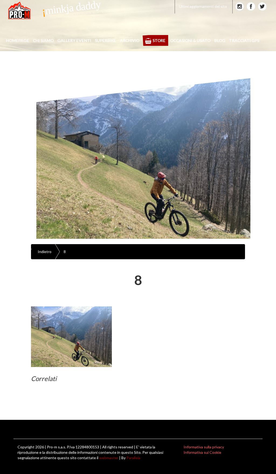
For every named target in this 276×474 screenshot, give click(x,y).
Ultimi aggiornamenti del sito (203, 6)
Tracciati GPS (244, 40)
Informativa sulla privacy (204, 447)
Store (159, 40)
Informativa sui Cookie (202, 452)
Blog (219, 40)
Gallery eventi (74, 40)
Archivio (129, 40)
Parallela (133, 457)
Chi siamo (43, 40)
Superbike (105, 40)
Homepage (17, 40)
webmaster (108, 457)
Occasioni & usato (190, 40)
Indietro (44, 251)
